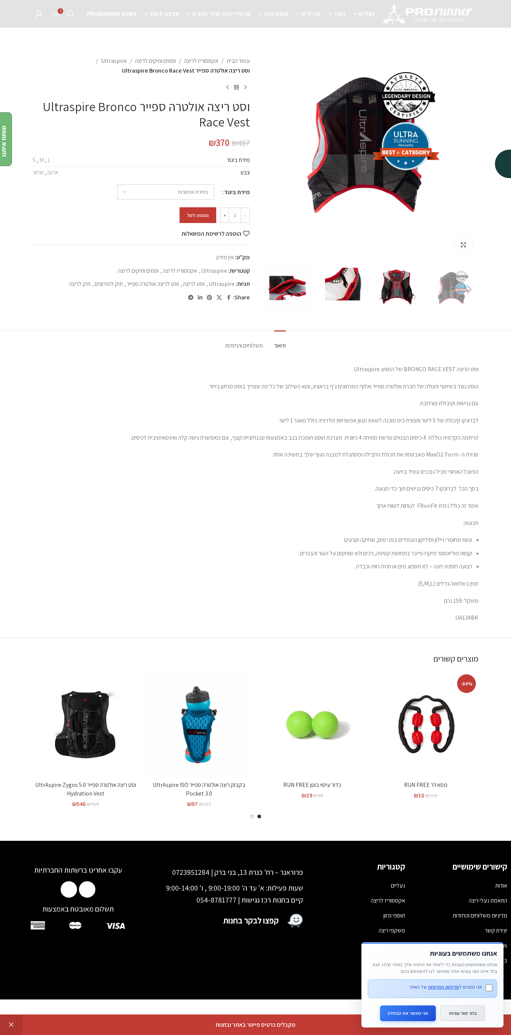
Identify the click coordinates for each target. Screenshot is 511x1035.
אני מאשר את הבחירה (408, 1013)
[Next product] (227, 87)
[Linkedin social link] (200, 298)
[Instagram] (69, 889)
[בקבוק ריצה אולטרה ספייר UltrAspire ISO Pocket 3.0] (199, 725)
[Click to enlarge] (463, 245)
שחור (38, 172)
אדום (53, 172)
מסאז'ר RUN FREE (425, 785)
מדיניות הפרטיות (443, 987)
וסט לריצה (194, 284)
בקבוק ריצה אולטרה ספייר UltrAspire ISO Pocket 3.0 (199, 789)
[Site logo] (428, 13)
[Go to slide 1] (259, 816)
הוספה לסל (198, 215)
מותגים (397, 960)
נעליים (398, 885)
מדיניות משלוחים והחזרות (480, 915)
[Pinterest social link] (209, 298)
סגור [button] (11, 1025)
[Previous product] (245, 87)
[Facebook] (87, 889)
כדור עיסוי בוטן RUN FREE (312, 785)
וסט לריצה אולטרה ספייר (153, 284)
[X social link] (219, 298)
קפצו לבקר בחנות (251, 920)
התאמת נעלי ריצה (488, 900)
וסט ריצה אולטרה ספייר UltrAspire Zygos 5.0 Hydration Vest (85, 789)
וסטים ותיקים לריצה (155, 61)
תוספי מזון (394, 915)
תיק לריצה (80, 284)
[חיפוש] (71, 13)
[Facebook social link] (228, 298)
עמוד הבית (238, 61)
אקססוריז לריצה (201, 61)
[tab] (280, 341)
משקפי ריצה (392, 930)
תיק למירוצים (109, 284)
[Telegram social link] (191, 298)
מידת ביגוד (237, 192)
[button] (469, 289)
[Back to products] (236, 87)
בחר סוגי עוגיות (463, 1013)
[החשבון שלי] (39, 13)
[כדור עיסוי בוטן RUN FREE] (312, 725)
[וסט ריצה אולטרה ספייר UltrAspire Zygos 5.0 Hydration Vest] (85, 725)
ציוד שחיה (394, 945)
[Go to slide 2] (252, 816)
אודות (501, 885)
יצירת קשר (496, 930)
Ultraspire (114, 61)
